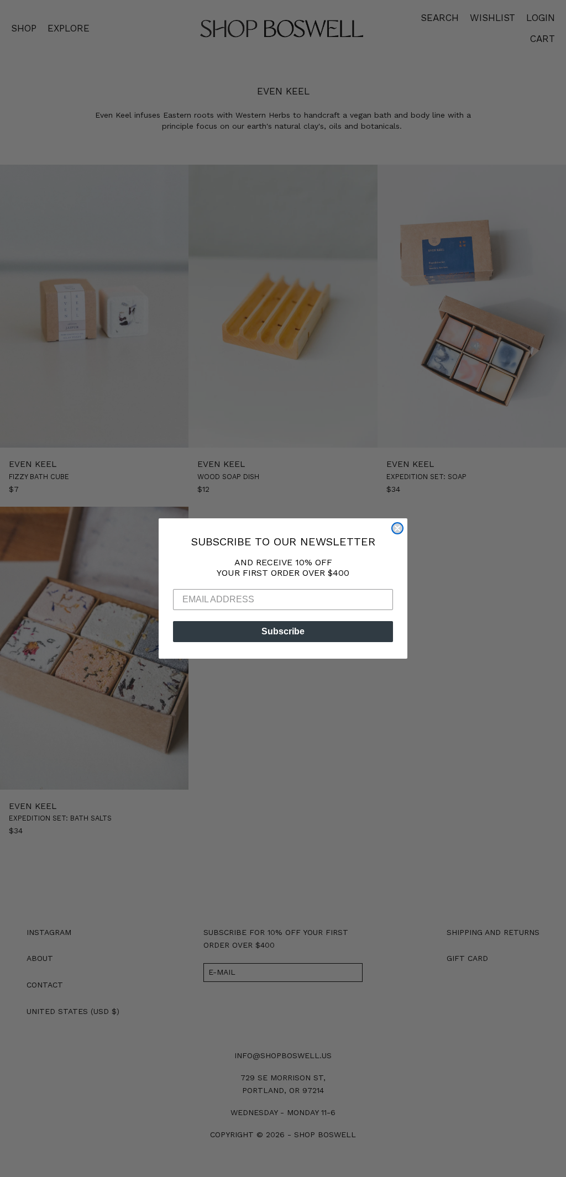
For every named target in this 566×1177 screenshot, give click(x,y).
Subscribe (283, 631)
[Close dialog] (397, 528)
